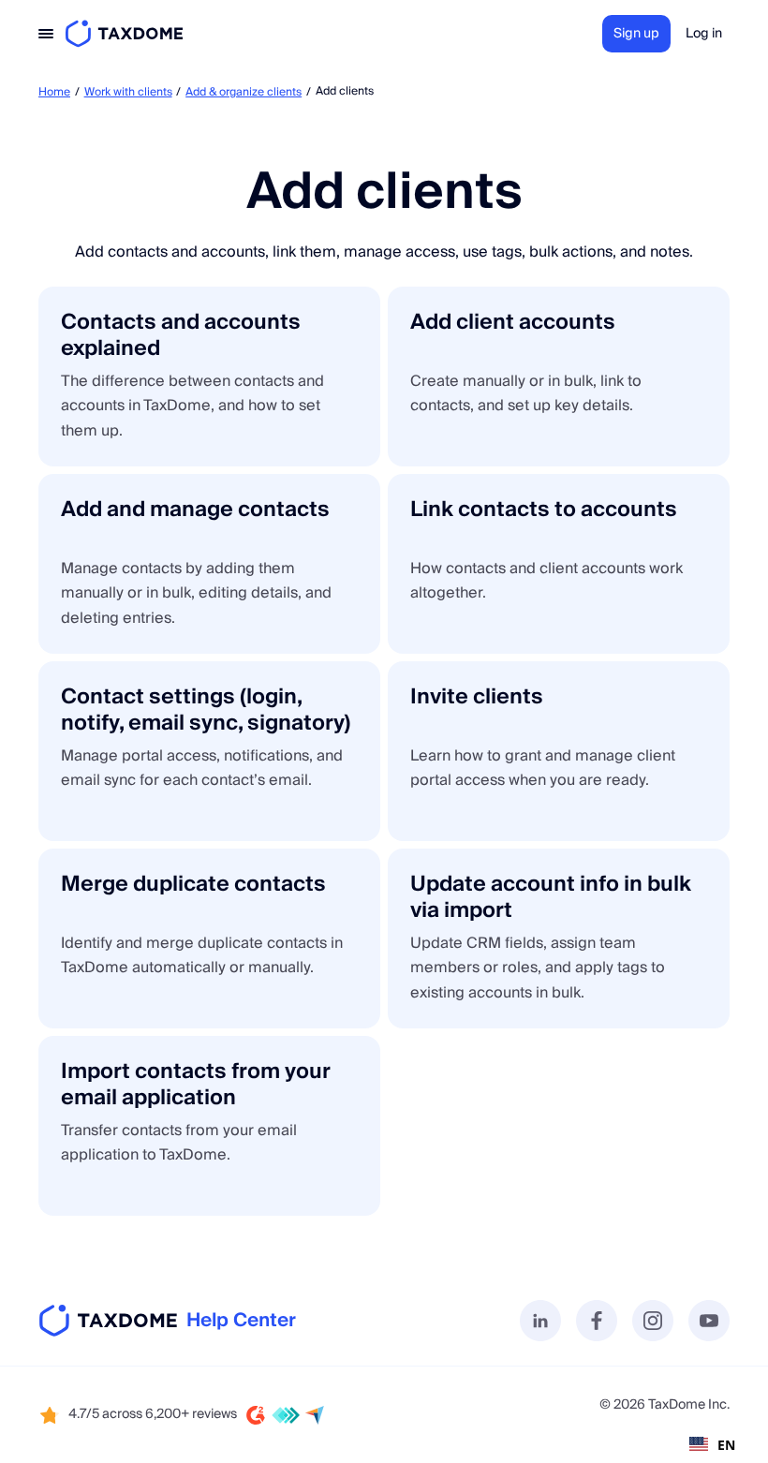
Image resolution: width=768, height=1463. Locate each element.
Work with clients (128, 92)
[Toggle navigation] (45, 33)
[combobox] (712, 1444)
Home (54, 92)
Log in (704, 33)
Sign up (636, 33)
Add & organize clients (243, 92)
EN (726, 1445)
